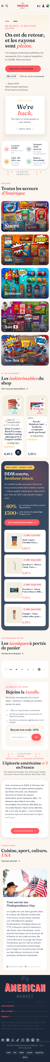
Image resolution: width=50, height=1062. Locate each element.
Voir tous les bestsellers (13, 389)
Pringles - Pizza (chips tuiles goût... (31, 615)
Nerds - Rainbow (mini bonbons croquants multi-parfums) (37, 427)
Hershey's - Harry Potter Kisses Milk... (32, 590)
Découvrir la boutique (23, 68)
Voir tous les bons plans (20, 522)
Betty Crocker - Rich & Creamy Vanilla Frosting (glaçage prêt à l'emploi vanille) (13, 434)
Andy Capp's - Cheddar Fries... (30, 541)
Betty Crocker (11, 425)
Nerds (31, 418)
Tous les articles (9, 861)
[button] (46, 425)
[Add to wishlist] (18, 400)
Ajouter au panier (18, 452)
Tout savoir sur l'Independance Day (21, 903)
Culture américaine (34, 967)
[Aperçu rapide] (18, 406)
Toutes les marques (11, 653)
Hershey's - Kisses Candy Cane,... (31, 565)
